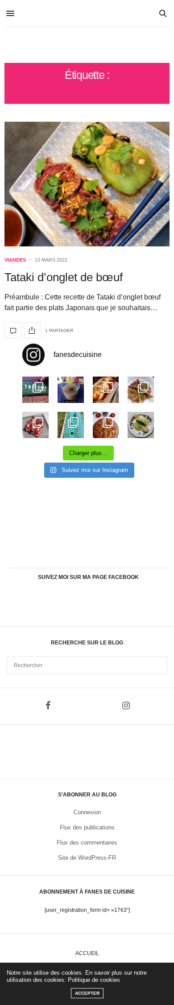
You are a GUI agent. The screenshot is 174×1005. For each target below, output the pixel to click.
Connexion (87, 812)
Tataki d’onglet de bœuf (63, 277)
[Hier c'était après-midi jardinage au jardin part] (71, 425)
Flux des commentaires (87, 842)
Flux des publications (87, 827)
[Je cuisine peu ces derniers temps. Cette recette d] (141, 425)
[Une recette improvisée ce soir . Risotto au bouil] (141, 390)
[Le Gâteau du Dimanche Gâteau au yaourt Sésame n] (106, 425)
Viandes (15, 260)
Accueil (87, 953)
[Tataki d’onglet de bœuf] (87, 184)
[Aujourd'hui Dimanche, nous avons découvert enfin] (35, 390)
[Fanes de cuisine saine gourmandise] (86, 45)
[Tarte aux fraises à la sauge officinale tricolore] (35, 425)
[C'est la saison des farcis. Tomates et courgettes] (71, 390)
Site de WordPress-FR (87, 857)
